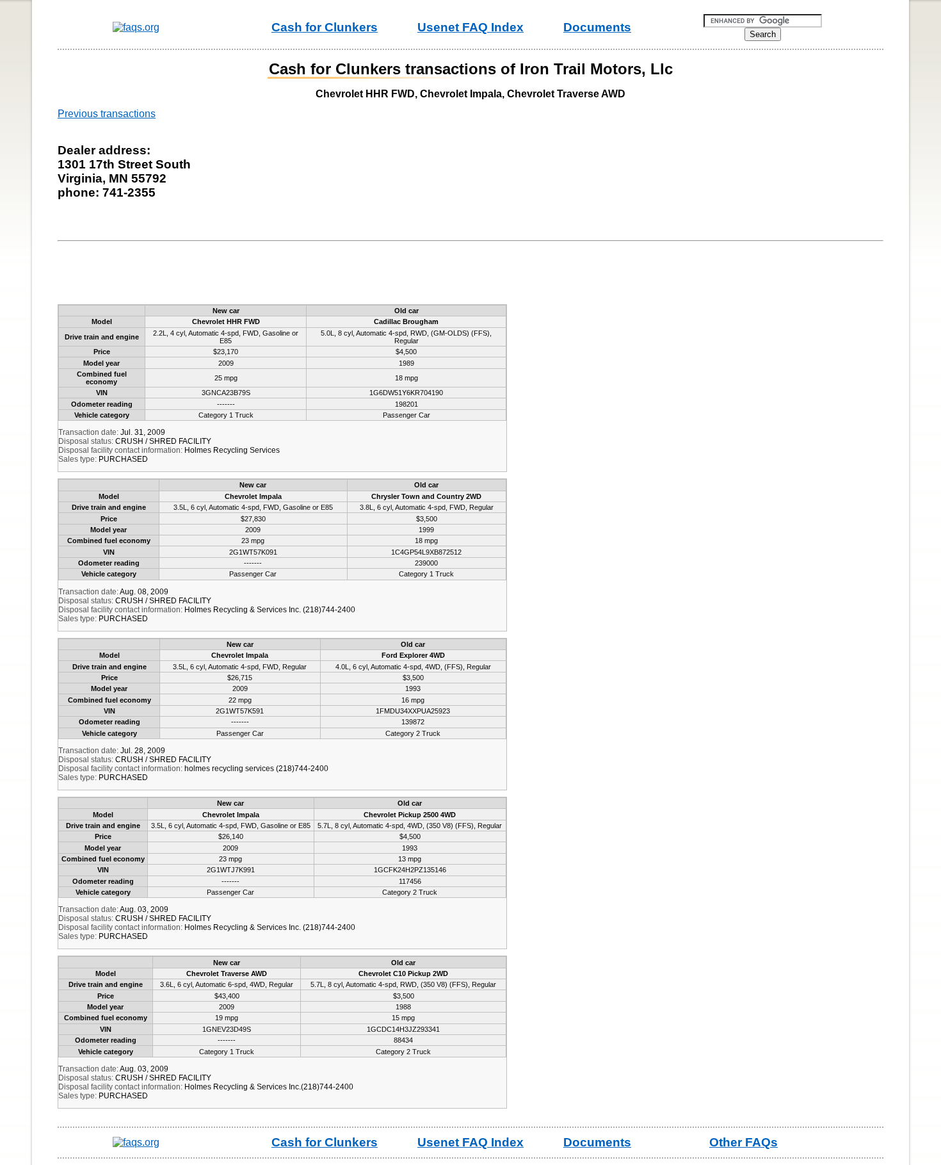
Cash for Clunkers (324, 27)
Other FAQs (743, 1142)
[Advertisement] (297, 275)
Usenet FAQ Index (470, 27)
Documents (597, 27)
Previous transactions (107, 113)
